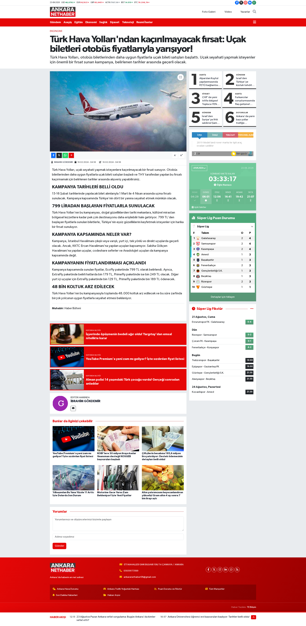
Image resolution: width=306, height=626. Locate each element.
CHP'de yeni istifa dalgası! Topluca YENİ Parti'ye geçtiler (210, 101)
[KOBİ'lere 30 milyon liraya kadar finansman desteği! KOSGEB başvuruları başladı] (118, 438)
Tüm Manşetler (217, 589)
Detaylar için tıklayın (223, 297)
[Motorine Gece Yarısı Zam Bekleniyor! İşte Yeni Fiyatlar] (118, 477)
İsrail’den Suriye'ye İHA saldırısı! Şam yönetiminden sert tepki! (210, 120)
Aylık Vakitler (200, 207)
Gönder (59, 546)
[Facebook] (208, 569)
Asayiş (68, 22)
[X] (214, 569)
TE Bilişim (251, 607)
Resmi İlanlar (144, 22)
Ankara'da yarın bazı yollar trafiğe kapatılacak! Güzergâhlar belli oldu (245, 120)
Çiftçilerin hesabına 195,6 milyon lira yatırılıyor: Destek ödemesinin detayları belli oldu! (162, 456)
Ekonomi (91, 22)
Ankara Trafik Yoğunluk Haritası (123, 589)
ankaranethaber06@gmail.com (140, 577)
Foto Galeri (208, 12)
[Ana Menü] (254, 22)
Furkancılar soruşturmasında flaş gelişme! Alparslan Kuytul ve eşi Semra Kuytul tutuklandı (245, 101)
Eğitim (78, 22)
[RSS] (237, 569)
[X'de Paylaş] (59, 155)
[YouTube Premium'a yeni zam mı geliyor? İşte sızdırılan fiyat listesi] (74, 438)
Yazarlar (245, 12)
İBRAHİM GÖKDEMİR (63, 162)
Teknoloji (128, 22)
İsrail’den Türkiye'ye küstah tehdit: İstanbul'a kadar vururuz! (244, 82)
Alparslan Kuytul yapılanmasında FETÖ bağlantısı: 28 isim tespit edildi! (209, 82)
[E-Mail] (73, 408)
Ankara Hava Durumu (67, 589)
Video (228, 12)
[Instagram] (219, 569)
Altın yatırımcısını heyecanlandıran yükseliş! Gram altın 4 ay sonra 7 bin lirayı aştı (162, 495)
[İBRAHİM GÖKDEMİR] (60, 403)
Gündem (55, 22)
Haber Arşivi (114, 595)
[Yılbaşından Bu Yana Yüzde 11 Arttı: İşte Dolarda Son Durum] (74, 477)
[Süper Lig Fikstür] (251, 308)
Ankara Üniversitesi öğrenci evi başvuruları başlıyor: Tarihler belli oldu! (208, 616)
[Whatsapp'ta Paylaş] (65, 155)
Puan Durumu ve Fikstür (170, 589)
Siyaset (114, 22)
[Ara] (254, 12)
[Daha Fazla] (71, 155)
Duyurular (242, 113)
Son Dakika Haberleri (66, 595)
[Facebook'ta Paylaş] (53, 155)
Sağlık (103, 22)
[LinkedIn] (225, 569)
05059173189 (131, 571)
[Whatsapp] (231, 569)
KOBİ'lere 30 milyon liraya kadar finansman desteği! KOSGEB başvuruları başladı (116, 456)
